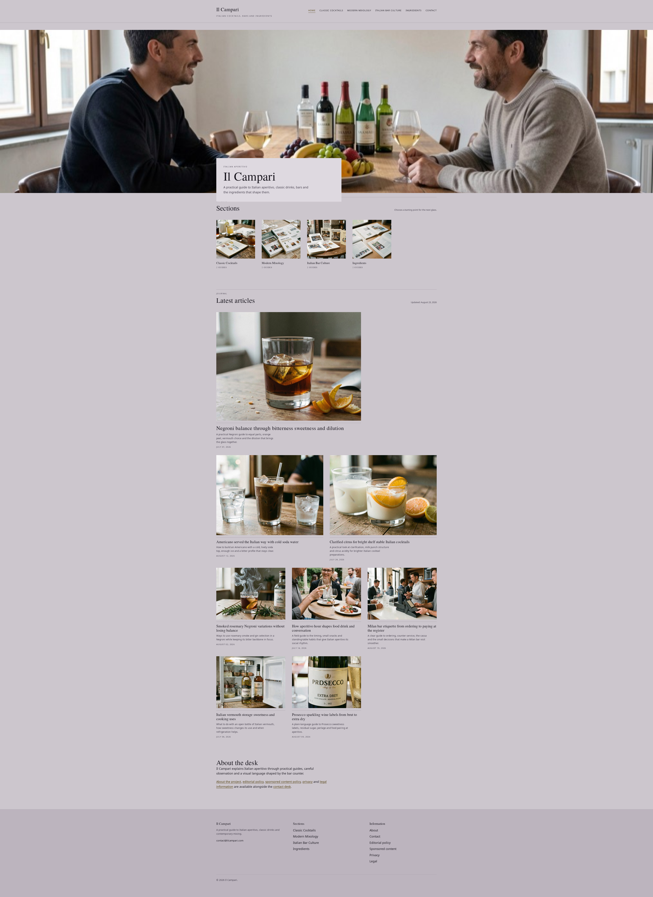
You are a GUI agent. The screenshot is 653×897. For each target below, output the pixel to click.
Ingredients (414, 10)
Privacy (375, 855)
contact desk (282, 787)
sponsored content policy (283, 782)
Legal (373, 861)
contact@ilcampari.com (229, 840)
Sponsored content (383, 849)
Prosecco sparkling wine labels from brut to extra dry (324, 716)
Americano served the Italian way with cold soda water (257, 541)
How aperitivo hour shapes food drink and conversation (323, 628)
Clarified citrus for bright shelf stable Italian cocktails (369, 541)
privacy (308, 782)
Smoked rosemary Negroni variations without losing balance (250, 628)
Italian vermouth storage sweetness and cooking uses (245, 716)
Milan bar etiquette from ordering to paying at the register (402, 628)
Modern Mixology (359, 10)
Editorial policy (380, 843)
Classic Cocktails (331, 10)
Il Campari (244, 11)
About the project (228, 782)
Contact (431, 10)
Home (311, 10)
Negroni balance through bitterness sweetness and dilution (280, 428)
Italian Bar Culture (388, 10)
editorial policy (253, 782)
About (374, 830)
